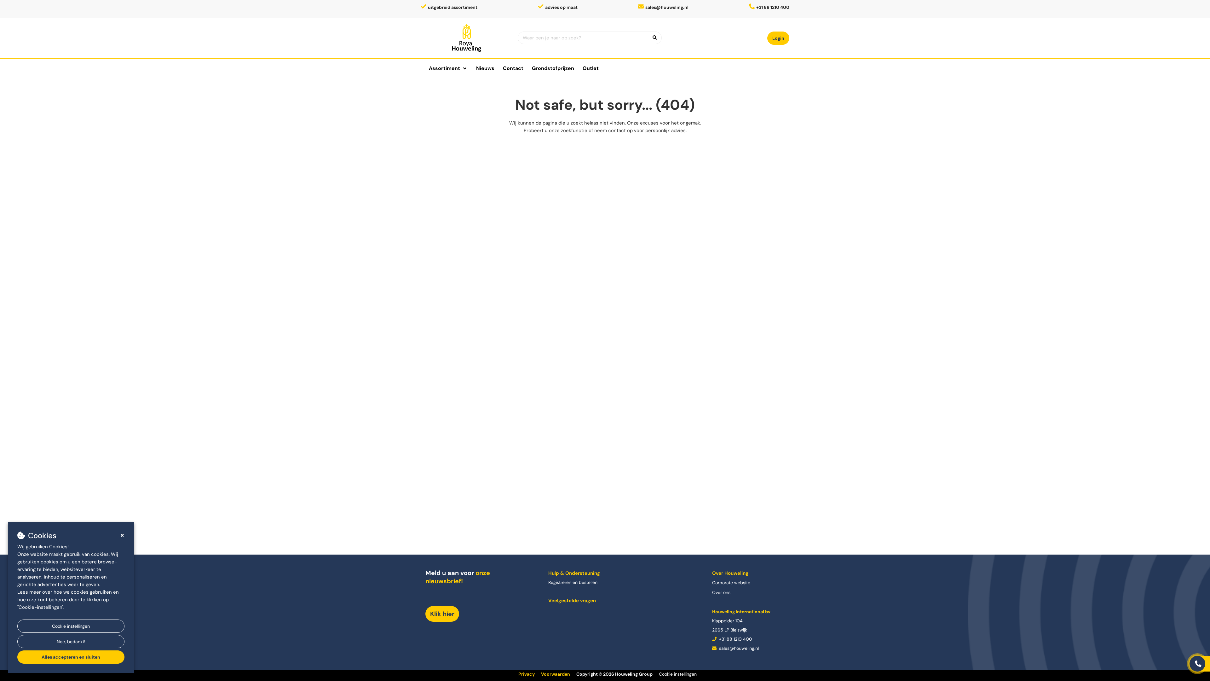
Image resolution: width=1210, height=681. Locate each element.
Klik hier (442, 614)
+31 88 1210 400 (735, 639)
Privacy (526, 674)
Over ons (721, 592)
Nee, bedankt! (71, 641)
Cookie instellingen (71, 626)
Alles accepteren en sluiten (71, 657)
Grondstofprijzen (553, 68)
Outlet (591, 68)
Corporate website (731, 582)
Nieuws (485, 68)
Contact (513, 68)
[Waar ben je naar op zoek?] (655, 38)
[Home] (466, 38)
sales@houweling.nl (667, 7)
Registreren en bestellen (572, 582)
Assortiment (444, 68)
